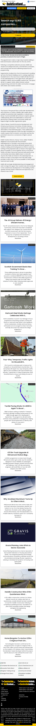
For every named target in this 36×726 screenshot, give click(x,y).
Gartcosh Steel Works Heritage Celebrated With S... (18, 314)
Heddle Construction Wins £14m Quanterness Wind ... (18, 593)
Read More (18, 238)
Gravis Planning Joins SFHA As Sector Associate (18, 546)
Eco (2, 697)
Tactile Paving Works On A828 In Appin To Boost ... (18, 407)
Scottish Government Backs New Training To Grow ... (18, 268)
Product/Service (8, 31)
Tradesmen (4, 695)
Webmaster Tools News (26, 689)
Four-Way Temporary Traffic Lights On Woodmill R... (18, 360)
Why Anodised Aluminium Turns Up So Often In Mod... (18, 500)
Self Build (3, 700)
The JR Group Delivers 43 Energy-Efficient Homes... (18, 221)
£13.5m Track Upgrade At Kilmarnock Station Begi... (18, 453)
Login (2, 688)
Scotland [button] (32, 1)
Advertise (21, 695)
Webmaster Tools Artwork (26, 688)
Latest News (4, 691)
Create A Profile (23, 697)
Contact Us (4, 689)
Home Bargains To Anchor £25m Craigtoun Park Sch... (18, 639)
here (20, 722)
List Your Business (22, 8)
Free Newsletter (31, 8)
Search (18, 35)
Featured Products (12, 8)
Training (3, 698)
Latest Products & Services (27, 691)
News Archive (18, 176)
